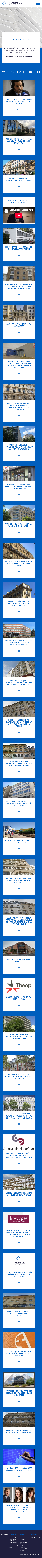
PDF (19, 149)
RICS (21, 1545)
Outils (22, 1544)
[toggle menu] (38, 3)
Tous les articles (18, 72)
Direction (22, 1539)
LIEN (18, 109)
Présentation (23, 1537)
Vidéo (30, 72)
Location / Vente (13, 1537)
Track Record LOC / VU (12, 1540)
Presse (38, 72)
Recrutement (23, 1542)
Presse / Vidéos (24, 1549)
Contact (22, 1550)
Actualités (22, 1547)
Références (23, 1541)
